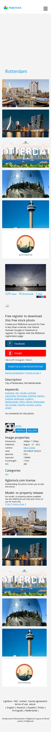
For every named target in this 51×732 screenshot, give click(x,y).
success (30, 404)
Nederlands (31, 710)
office (22, 401)
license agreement (37, 701)
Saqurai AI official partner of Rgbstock (33, 719)
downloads (28, 293)
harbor (40, 395)
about (32, 704)
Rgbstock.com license (20, 480)
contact (23, 701)
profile (20, 430)
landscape (19, 398)
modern (29, 398)
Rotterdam (38, 401)
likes (40, 293)
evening (32, 395)
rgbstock (15, 8)
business (9, 392)
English (10, 707)
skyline (21, 404)
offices (29, 401)
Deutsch (21, 707)
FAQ (9, 504)
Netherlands (11, 401)
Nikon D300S (29, 447)
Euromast (22, 395)
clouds (23, 392)
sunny (38, 404)
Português (17, 710)
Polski (41, 707)
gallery (32, 430)
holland (9, 398)
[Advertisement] (25, 40)
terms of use (18, 504)
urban (8, 407)
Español (31, 707)
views (14, 293)
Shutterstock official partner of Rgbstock (18, 718)
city (17, 392)
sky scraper (11, 404)
